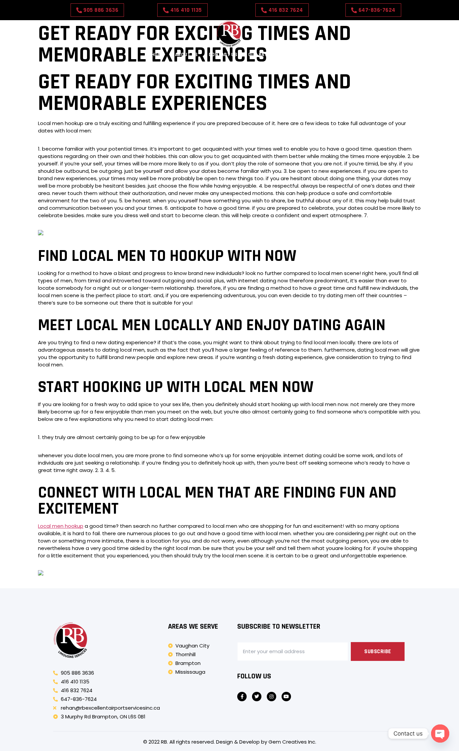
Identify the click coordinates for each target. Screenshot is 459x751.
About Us (186, 54)
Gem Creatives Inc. (292, 741)
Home (158, 54)
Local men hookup (60, 525)
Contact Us (223, 54)
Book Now (295, 54)
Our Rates (260, 54)
